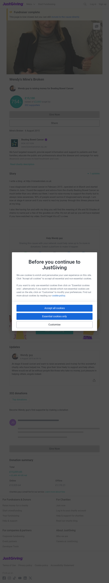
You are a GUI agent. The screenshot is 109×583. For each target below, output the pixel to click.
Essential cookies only (54, 316)
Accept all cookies (54, 308)
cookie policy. (59, 295)
